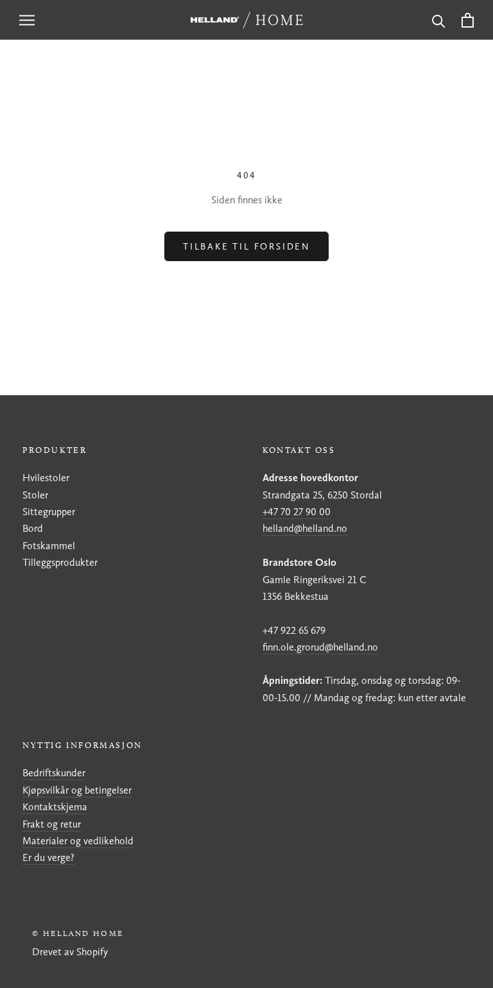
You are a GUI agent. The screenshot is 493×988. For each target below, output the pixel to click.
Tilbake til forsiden (246, 246)
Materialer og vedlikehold (78, 841)
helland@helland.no (305, 528)
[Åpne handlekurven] (468, 20)
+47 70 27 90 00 (297, 512)
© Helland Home (78, 933)
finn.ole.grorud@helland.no (320, 647)
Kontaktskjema (54, 807)
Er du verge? (48, 857)
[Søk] (438, 20)
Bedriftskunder (53, 773)
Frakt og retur (51, 824)
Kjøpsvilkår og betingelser (77, 790)
